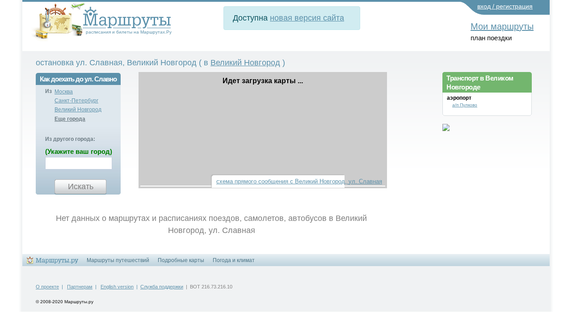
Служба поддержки (161, 286)
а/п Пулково (464, 104)
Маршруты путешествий (118, 260)
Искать (80, 186)
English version (117, 286)
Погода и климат (234, 260)
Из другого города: (70, 139)
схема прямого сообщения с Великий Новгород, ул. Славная (299, 181)
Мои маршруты (502, 26)
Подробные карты (181, 260)
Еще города (70, 119)
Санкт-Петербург (76, 100)
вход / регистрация (505, 6)
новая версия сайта (307, 17)
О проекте (47, 286)
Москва (64, 92)
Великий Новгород (245, 62)
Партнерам (80, 286)
